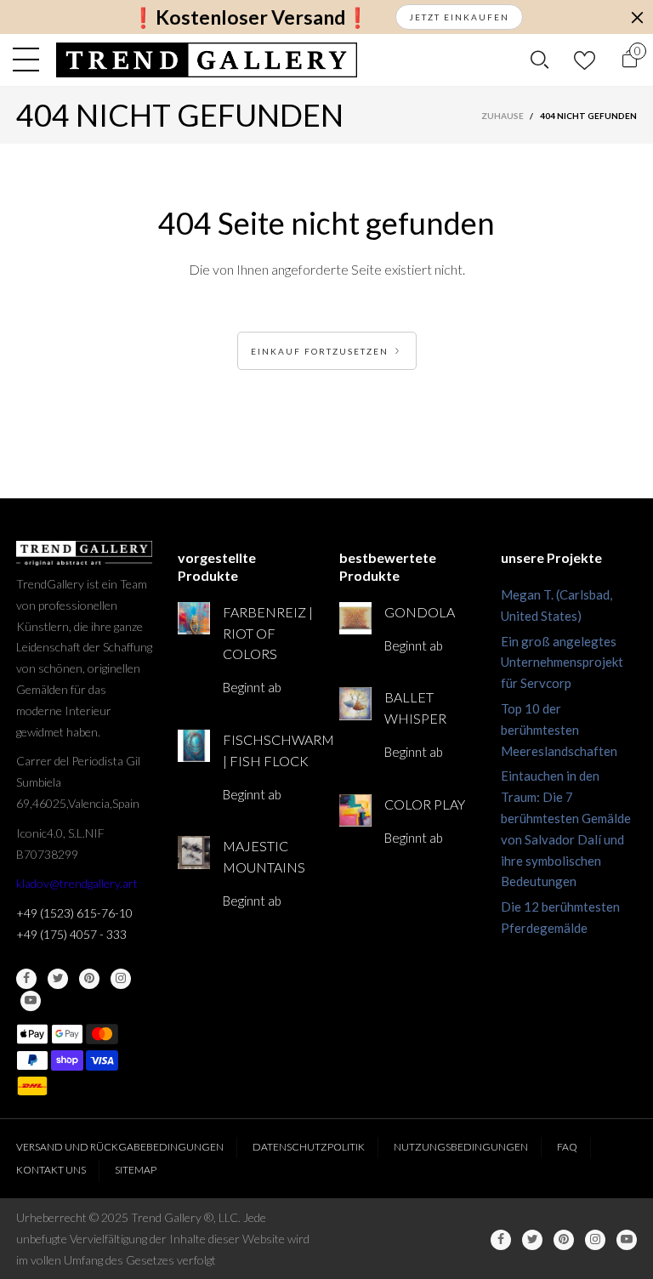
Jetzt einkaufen (459, 17)
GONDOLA (419, 612)
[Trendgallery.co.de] (207, 60)
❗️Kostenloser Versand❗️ (250, 17)
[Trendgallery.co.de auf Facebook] (26, 979)
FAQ (567, 1146)
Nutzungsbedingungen (461, 1146)
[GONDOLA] (355, 618)
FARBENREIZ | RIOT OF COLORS (268, 633)
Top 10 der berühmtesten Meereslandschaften (559, 730)
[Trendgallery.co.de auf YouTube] (30, 1001)
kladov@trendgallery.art (77, 883)
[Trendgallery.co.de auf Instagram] (121, 979)
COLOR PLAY (424, 804)
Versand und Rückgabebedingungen (120, 1146)
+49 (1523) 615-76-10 (74, 913)
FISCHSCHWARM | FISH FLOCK (268, 750)
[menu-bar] (30, 59)
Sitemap (135, 1169)
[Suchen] (539, 59)
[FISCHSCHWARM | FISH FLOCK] (194, 746)
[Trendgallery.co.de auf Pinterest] (89, 979)
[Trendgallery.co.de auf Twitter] (58, 979)
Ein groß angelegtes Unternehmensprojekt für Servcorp (562, 662)
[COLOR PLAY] (355, 810)
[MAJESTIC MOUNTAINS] (194, 852)
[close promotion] (637, 17)
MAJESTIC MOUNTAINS (264, 856)
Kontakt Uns (51, 1169)
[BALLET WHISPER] (355, 703)
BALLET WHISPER (415, 707)
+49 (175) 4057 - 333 (71, 934)
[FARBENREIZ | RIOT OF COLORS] (194, 618)
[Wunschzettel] (584, 59)
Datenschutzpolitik (309, 1146)
